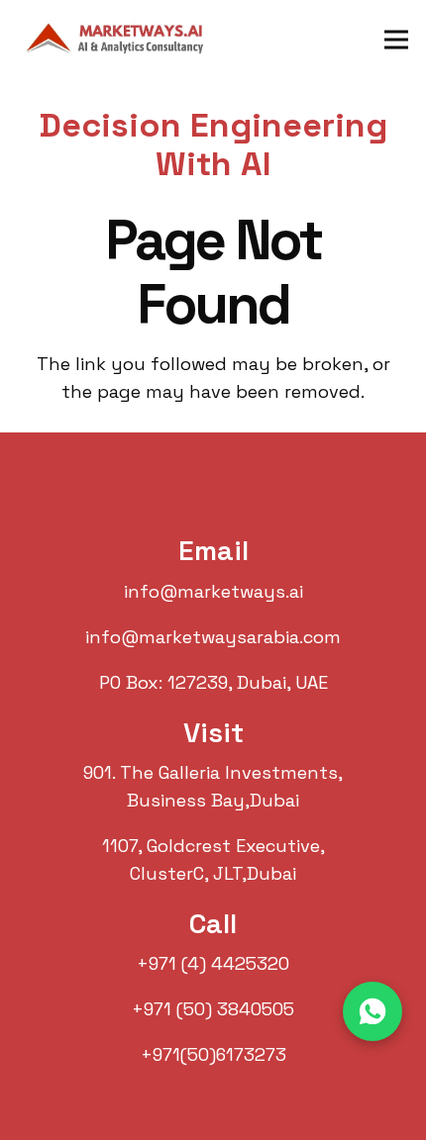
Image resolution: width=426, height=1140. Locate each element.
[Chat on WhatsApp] (372, 1011)
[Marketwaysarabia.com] (120, 39)
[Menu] (397, 39)
